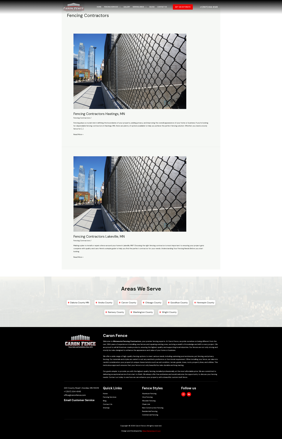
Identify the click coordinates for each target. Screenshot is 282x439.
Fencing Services (111, 7)
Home (99, 7)
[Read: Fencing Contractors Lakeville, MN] (129, 194)
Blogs (152, 7)
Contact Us (162, 7)
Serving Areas (138, 7)
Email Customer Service (79, 400)
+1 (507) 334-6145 (209, 7)
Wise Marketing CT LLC (151, 431)
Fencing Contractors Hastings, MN (99, 114)
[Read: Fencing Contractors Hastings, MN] (129, 71)
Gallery (126, 7)
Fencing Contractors (81, 118)
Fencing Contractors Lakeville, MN (99, 236)
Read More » (78, 134)
